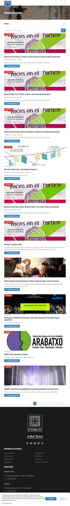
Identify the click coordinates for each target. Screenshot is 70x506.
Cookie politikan (11, 500)
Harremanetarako (40, 453)
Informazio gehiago (12, 66)
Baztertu (62, 498)
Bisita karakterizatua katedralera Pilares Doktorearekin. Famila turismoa (31, 281)
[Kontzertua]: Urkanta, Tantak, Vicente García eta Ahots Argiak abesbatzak (32, 57)
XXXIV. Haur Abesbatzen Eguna (16, 354)
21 (61, 403)
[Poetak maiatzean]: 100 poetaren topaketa (20, 169)
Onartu (51, 498)
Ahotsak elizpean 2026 (13, 244)
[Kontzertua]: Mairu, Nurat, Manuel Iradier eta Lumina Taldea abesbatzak (31, 207)
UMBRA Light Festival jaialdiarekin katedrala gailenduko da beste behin (31, 389)
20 (57, 403)
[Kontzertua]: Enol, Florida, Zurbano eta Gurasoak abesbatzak (27, 94)
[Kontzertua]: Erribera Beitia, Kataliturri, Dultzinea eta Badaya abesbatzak (32, 132)
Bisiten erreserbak (9, 453)
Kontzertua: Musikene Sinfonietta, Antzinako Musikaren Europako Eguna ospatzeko (31, 319)
